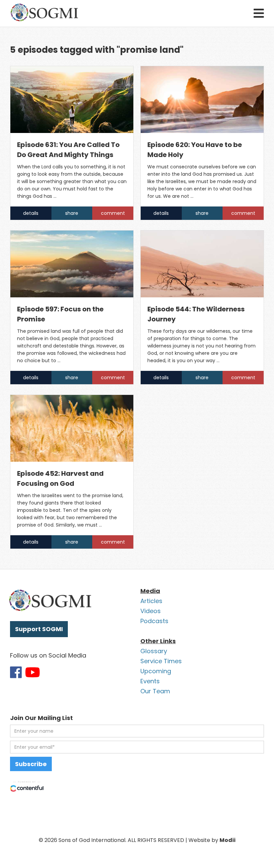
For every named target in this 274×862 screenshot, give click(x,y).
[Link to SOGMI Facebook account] (16, 672)
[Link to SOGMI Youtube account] (32, 672)
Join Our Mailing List (41, 718)
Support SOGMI (39, 629)
